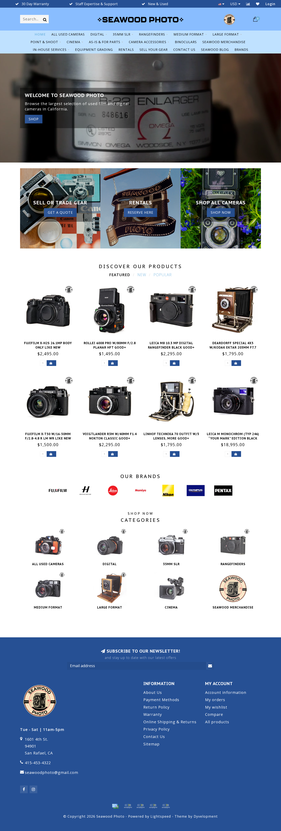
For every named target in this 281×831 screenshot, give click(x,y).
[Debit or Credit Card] (128, 806)
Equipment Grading (94, 49)
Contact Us (154, 736)
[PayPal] (140, 806)
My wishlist (216, 707)
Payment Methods (161, 699)
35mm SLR (121, 34)
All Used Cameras (68, 34)
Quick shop (50, 342)
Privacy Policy (156, 729)
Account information (225, 692)
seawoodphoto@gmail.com (51, 772)
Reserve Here (140, 212)
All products (217, 721)
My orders (215, 699)
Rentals (126, 49)
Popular (162, 274)
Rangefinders (152, 34)
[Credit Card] (115, 806)
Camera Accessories (147, 42)
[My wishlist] (258, 4)
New (141, 274)
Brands (241, 49)
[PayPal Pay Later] (153, 806)
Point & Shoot (44, 42)
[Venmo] (166, 806)
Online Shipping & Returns (170, 721)
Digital (97, 34)
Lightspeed (160, 816)
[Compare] (248, 4)
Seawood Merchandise (224, 42)
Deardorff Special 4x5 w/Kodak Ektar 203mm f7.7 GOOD (233, 347)
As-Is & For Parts (104, 42)
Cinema (73, 42)
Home (40, 34)
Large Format (226, 34)
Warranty (152, 714)
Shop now (221, 212)
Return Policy (156, 707)
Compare (214, 714)
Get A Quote (60, 212)
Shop (34, 119)
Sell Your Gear (154, 49)
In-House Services (50, 49)
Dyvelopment (206, 816)
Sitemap (151, 744)
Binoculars (186, 42)
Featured (119, 274)
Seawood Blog (215, 49)
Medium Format (189, 34)
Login (270, 4)
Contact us (184, 49)
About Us (152, 692)
